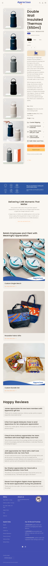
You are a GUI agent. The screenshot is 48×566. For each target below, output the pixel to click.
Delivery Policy (6, 539)
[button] (2, 2)
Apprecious (8, 562)
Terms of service (6, 536)
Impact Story (6, 510)
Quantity (29, 45)
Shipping (28, 35)
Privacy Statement (7, 533)
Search (4, 524)
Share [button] (30, 160)
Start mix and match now (24, 221)
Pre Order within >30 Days (7, 506)
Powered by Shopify (14, 562)
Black (35, 39)
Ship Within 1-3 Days (7, 499)
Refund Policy (6, 542)
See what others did (10, 286)
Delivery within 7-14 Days (8, 502)
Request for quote (36, 149)
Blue (29, 39)
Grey (40, 39)
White (29, 42)
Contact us (5, 530)
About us (5, 515)
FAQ (4, 512)
